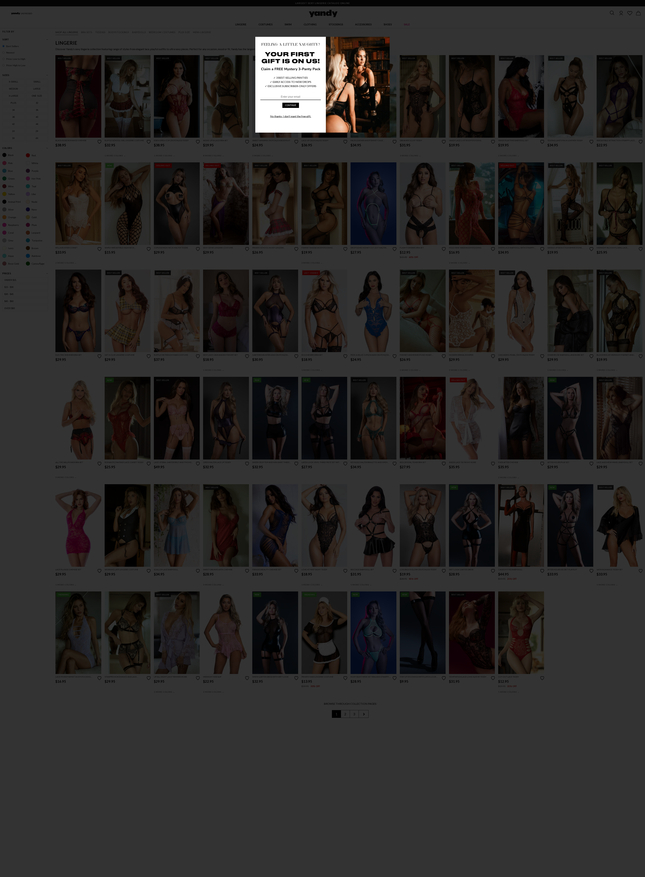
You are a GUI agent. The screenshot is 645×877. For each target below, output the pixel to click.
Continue (290, 105)
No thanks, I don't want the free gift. (290, 116)
